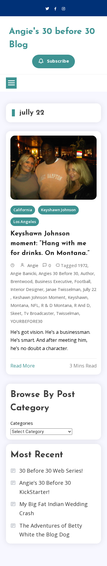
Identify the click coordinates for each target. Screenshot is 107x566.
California (22, 209)
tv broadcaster (39, 313)
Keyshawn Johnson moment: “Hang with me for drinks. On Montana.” (49, 243)
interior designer (26, 289)
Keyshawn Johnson (58, 209)
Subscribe (58, 61)
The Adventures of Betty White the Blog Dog (50, 530)
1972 (82, 265)
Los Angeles (24, 221)
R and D (82, 305)
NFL (35, 305)
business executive (53, 281)
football (82, 281)
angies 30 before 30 (58, 273)
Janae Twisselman (63, 289)
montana (19, 305)
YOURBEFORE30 (26, 321)
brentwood (21, 281)
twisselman (67, 313)
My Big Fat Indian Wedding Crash (53, 508)
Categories (21, 423)
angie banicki (23, 273)
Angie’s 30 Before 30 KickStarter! (45, 487)
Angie (32, 265)
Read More (22, 365)
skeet (15, 313)
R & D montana (56, 305)
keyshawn (77, 297)
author (87, 273)
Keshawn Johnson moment (39, 297)
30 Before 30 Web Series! (51, 470)
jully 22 (89, 289)
